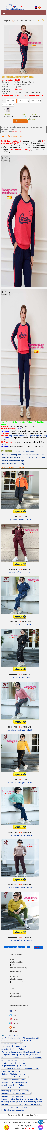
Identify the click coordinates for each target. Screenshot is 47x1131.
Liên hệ (13, 959)
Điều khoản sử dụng (17, 979)
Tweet (14, 1015)
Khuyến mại (14, 976)
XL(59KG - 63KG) (8, 104)
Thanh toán (20, 9)
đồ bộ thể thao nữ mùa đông (13, 458)
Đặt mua (19, 121)
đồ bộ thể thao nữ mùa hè (33, 455)
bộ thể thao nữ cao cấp (36, 458)
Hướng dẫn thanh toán (17, 965)
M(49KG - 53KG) (23, 101)
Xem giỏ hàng (11, 9)
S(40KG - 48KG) (11, 101)
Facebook (15, 1011)
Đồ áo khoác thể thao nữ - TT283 (20, 888)
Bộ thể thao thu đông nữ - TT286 (20, 730)
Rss (14, 1027)
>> (29, 947)
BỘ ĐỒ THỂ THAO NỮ (22, 21)
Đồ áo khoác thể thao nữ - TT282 (20, 940)
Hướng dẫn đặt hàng (17, 962)
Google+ (15, 1031)
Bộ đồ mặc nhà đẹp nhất (11, 455)
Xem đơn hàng (15, 993)
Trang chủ (6, 21)
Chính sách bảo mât (17, 982)
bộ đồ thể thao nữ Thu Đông (13, 464)
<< (5, 947)
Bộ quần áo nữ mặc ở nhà (23, 452)
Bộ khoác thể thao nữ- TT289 (19, 572)
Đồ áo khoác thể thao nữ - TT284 (20, 835)
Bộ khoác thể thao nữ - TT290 (20, 520)
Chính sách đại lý (16, 996)
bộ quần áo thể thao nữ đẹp (13, 461)
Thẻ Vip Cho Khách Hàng (19, 968)
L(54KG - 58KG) (35, 101)
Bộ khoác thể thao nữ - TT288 (20, 625)
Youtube (15, 1019)
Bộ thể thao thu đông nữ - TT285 (20, 783)
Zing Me (15, 1023)
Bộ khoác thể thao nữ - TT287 (20, 677)
